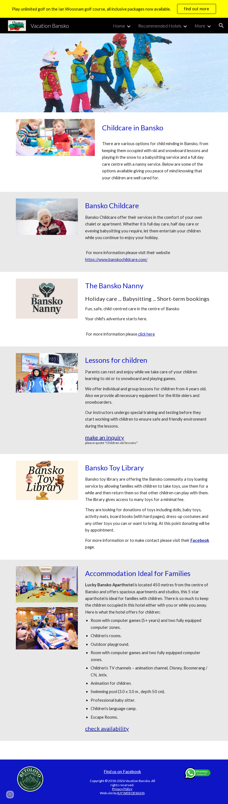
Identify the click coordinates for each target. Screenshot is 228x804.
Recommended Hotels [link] (160, 25)
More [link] (200, 25)
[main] (156, 128)
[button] (221, 25)
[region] (114, 9)
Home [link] (119, 25)
